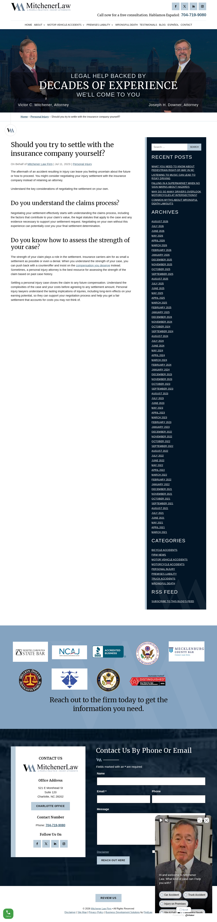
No (103, 467)
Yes (113, 467)
